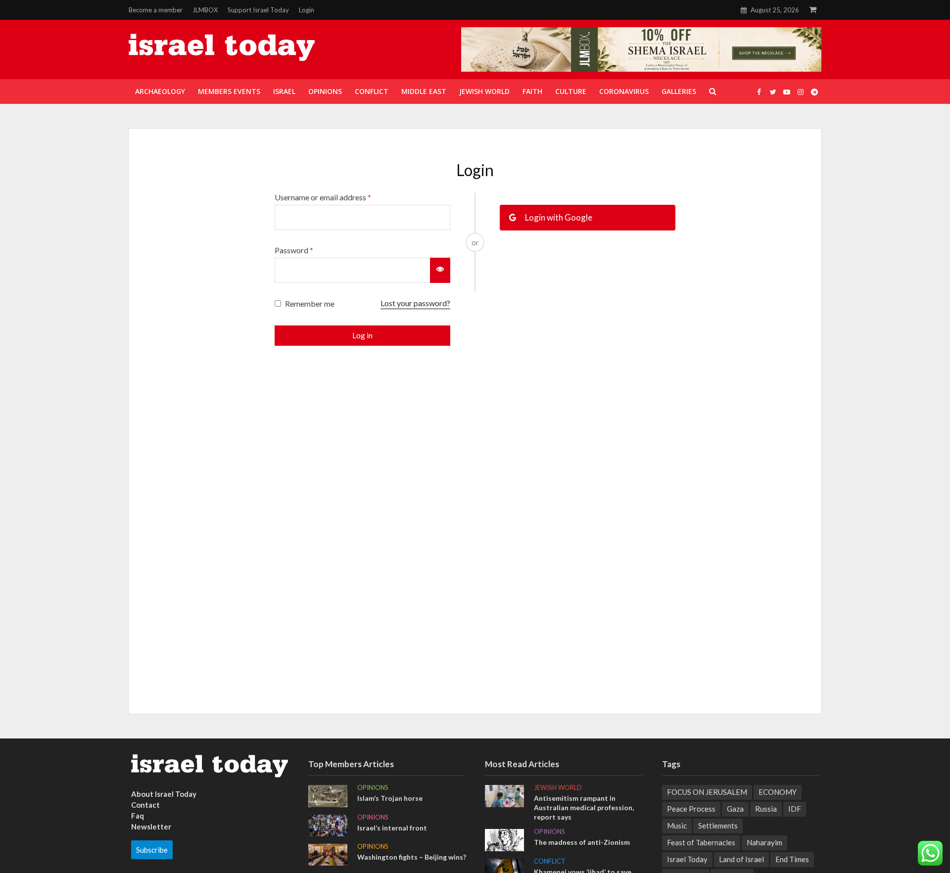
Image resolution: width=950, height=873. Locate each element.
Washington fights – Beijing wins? (411, 857)
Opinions (372, 787)
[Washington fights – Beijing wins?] (327, 853)
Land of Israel (741, 859)
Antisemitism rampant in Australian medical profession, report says (584, 807)
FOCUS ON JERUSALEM (707, 791)
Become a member (156, 10)
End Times (792, 859)
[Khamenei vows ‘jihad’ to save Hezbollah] (504, 868)
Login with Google (557, 217)
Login (306, 10)
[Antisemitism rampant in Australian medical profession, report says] (504, 794)
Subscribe (152, 849)
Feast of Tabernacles (701, 842)
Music (677, 825)
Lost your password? (415, 303)
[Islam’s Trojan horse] (327, 794)
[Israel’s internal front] (327, 824)
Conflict (550, 861)
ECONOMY (778, 791)
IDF (794, 808)
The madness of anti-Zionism (582, 842)
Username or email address (323, 197)
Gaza (735, 808)
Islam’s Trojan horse (390, 798)
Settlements (718, 825)
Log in (362, 335)
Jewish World (558, 787)
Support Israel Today (258, 10)
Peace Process (691, 808)
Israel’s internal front (392, 828)
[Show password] (440, 270)
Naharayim (764, 842)
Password (294, 250)
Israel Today (687, 859)
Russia (766, 808)
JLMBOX (205, 10)
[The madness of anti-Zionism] (504, 838)
